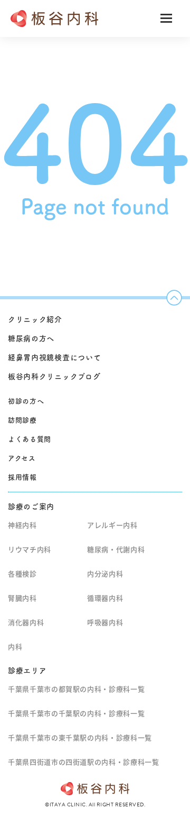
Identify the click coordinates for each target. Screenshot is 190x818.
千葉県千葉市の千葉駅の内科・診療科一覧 (76, 713)
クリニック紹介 (35, 319)
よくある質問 (29, 439)
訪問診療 (22, 420)
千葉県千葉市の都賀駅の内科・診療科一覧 (76, 689)
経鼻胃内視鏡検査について (54, 357)
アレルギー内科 (112, 525)
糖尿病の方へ (31, 338)
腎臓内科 (22, 598)
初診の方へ (26, 401)
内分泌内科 (105, 574)
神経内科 (22, 525)
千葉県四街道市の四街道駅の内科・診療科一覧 (83, 762)
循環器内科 (105, 598)
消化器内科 (26, 622)
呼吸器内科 (105, 622)
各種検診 (22, 574)
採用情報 (22, 477)
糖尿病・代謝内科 (116, 549)
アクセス (22, 458)
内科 (15, 647)
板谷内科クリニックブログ (54, 376)
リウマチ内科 (29, 549)
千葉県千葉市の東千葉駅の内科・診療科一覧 (80, 737)
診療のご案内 (31, 506)
